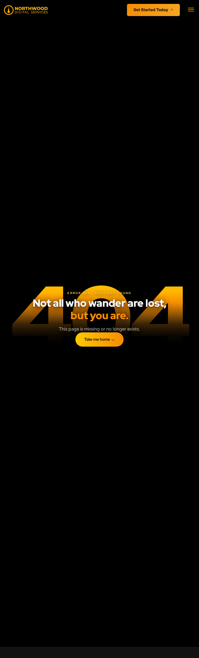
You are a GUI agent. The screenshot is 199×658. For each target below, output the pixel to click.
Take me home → (99, 339)
